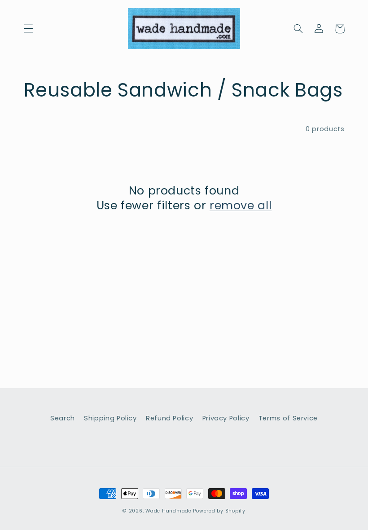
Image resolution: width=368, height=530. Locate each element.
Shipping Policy (110, 418)
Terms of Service (288, 418)
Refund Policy (169, 418)
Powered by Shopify (219, 511)
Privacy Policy (226, 418)
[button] (28, 28)
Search (62, 418)
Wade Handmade (168, 511)
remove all (241, 206)
